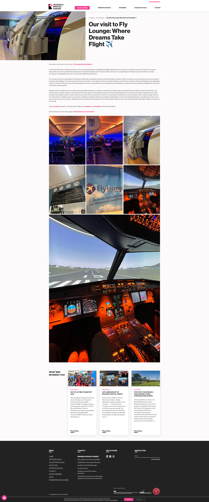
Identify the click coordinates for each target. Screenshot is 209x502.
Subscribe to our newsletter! (84, 112)
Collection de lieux (104, 8)
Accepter (129, 499)
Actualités (122, 8)
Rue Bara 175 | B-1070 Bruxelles (87, 465)
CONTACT (52, 471)
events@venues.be (84, 476)
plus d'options (114, 500)
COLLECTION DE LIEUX (56, 462)
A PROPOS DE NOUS (56, 468)
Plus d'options (139, 499)
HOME (51, 456)
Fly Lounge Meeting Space (82, 64)
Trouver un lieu (82, 8)
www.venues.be (83, 468)
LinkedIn (97, 106)
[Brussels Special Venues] (56, 6)
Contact (157, 8)
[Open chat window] (4, 497)
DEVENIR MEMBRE (55, 474)
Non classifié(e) (100, 18)
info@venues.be (83, 471)
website (57, 106)
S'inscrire (155, 459)
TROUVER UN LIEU (55, 459)
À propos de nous (141, 8)
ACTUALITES (53, 465)
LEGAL (51, 477)
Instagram (87, 106)
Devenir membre (154, 2)
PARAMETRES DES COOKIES (59, 480)
